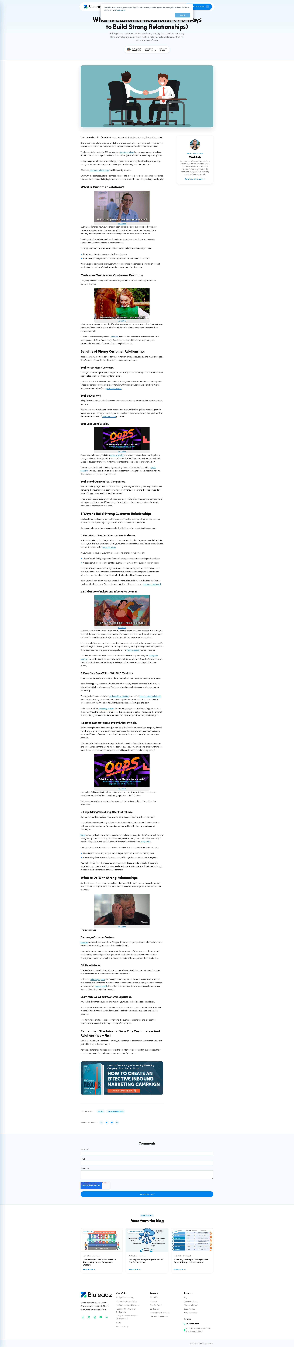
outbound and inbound (119, 696)
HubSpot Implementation (126, 1301)
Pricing (119, 1322)
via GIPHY (122, 223)
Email (83, 835)
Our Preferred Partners (159, 1313)
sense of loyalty (116, 455)
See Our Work (155, 1305)
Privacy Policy (120, 10)
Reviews (84, 942)
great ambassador (114, 388)
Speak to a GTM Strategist (195, 7)
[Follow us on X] (89, 1317)
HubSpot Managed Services (127, 1305)
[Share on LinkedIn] (101, 1122)
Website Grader (190, 1313)
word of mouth (101, 986)
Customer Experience (116, 1111)
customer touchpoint (152, 584)
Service (100, 1111)
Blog (185, 1297)
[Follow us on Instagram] (95, 1317)
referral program (97, 979)
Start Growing (122, 1326)
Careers (153, 1301)
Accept (182, 15)
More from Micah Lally (193, 179)
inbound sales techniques (150, 696)
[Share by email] (117, 1122)
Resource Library (191, 1301)
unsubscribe (146, 842)
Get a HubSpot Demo (159, 1317)
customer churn (109, 416)
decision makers (127, 152)
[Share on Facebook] (112, 1122)
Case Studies (189, 1309)
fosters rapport (133, 650)
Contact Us (154, 1309)
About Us (153, 1297)
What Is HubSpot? (191, 1305)
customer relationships (99, 170)
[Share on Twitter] (107, 1122)
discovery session (106, 708)
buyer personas (109, 547)
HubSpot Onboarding (124, 1297)
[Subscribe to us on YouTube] (101, 1317)
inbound (114, 337)
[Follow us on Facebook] (83, 1317)
